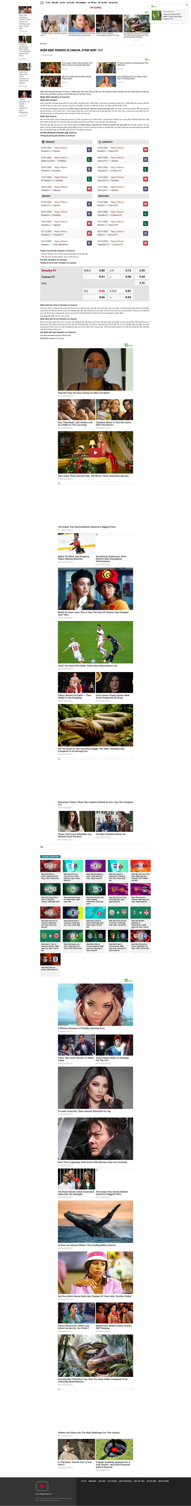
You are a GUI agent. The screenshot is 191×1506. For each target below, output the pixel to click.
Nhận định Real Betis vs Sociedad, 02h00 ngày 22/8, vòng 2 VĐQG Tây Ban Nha (49, 924)
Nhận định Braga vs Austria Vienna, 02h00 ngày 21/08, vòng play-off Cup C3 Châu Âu (117, 947)
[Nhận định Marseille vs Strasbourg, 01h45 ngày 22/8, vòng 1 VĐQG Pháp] (73, 913)
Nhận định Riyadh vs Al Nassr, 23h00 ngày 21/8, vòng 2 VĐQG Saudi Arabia (73, 946)
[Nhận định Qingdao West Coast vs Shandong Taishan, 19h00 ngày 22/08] (50, 889)
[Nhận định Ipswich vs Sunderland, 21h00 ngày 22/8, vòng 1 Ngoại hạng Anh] (118, 866)
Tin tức (47, 2)
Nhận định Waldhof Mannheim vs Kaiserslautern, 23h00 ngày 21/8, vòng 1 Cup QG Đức (140, 924)
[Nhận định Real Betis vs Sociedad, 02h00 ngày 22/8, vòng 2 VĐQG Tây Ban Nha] (50, 913)
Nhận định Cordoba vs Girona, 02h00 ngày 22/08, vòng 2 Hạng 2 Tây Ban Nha (95, 924)
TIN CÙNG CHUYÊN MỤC (50, 856)
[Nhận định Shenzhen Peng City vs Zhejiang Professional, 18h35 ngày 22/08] (95, 889)
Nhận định (55, 2)
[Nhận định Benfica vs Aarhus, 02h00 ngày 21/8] (50, 959)
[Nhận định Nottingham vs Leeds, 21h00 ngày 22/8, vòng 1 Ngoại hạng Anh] (95, 866)
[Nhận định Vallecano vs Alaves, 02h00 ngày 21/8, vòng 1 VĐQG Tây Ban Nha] (140, 936)
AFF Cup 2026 (102, 2)
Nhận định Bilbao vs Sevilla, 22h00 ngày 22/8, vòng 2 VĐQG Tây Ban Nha (50, 876)
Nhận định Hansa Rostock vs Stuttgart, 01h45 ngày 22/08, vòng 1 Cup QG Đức (117, 923)
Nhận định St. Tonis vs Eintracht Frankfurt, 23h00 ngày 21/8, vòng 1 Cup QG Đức (50, 947)
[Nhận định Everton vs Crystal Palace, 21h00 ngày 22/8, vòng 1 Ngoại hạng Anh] (73, 866)
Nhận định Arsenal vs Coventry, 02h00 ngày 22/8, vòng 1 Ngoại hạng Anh (140, 899)
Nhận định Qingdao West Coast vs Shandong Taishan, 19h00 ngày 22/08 (50, 899)
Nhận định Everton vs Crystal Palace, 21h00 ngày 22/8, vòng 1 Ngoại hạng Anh (72, 877)
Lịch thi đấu (70, 2)
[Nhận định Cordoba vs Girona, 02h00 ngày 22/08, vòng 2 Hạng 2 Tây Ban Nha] (95, 913)
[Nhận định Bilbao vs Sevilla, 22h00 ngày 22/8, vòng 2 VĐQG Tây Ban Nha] (50, 866)
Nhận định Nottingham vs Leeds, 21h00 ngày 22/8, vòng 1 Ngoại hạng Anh (94, 876)
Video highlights (81, 2)
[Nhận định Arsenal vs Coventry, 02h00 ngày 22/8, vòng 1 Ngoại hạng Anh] (140, 889)
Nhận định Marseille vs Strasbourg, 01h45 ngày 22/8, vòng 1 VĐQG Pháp (72, 923)
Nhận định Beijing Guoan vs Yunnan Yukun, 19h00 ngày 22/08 (72, 899)
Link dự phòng (113, 2)
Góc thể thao (92, 2)
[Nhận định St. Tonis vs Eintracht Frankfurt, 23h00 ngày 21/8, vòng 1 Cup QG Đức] (50, 936)
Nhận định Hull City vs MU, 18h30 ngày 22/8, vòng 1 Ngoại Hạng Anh (118, 899)
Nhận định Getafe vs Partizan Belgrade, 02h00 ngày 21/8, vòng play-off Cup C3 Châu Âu (94, 947)
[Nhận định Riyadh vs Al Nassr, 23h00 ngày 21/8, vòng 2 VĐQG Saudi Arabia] (73, 936)
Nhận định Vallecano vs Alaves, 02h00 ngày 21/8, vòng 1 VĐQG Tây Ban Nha (140, 946)
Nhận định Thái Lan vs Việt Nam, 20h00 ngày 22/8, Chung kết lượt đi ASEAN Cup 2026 (141, 877)
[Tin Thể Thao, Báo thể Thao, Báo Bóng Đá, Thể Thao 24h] (42, 3)
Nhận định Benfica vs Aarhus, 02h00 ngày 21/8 (49, 968)
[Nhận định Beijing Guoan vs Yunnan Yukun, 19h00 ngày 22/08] (73, 889)
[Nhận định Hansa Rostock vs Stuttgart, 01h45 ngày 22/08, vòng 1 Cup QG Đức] (118, 913)
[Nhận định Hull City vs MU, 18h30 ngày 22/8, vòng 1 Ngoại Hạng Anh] (118, 889)
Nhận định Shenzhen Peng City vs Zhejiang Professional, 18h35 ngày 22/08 (95, 900)
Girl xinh (62, 2)
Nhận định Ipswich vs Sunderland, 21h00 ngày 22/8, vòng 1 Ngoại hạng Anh (117, 877)
